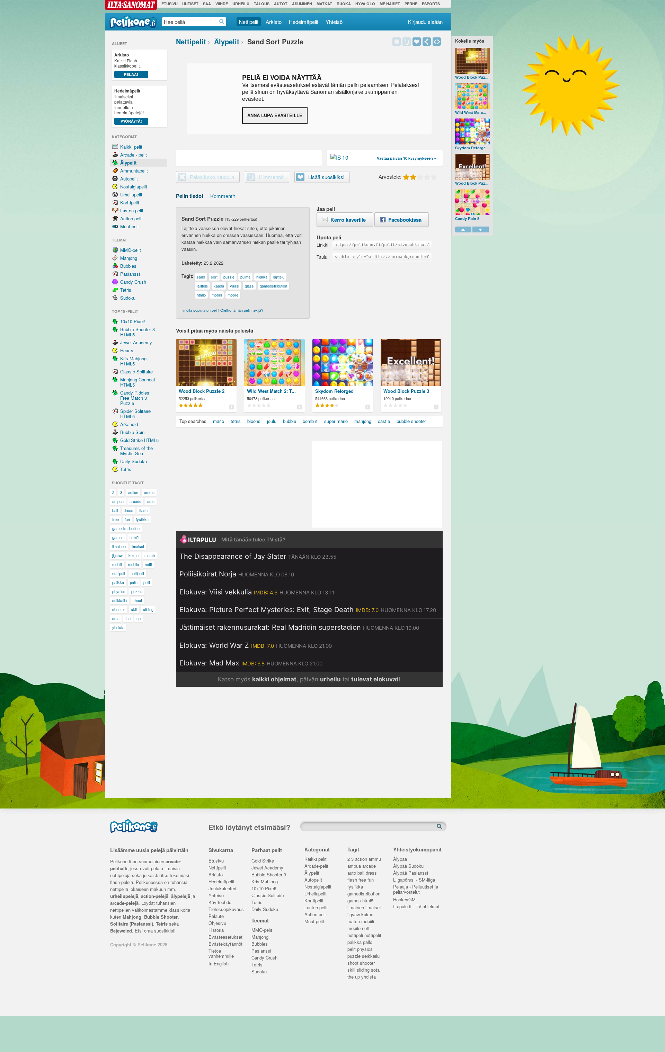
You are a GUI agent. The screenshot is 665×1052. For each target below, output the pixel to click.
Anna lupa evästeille (274, 115)
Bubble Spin (132, 432)
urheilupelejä (124, 896)
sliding (148, 609)
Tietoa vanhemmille (221, 951)
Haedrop (221, 21)
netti (148, 564)
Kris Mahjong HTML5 (133, 361)
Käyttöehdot (221, 902)
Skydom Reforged (334, 391)
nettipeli (118, 573)
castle (384, 421)
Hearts (126, 350)
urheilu (330, 679)
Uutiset (190, 3)
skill (134, 609)
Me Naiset (390, 3)
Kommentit (222, 196)
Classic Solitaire (136, 371)
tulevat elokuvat (375, 679)
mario (218, 421)
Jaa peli (427, 41)
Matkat (324, 3)
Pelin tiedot (189, 196)
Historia (216, 930)
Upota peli (437, 41)
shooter (118, 609)
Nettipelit (248, 21)
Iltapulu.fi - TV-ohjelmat (416, 907)
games (118, 537)
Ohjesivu (217, 923)
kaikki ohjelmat (274, 679)
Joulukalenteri (222, 889)
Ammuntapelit (134, 170)
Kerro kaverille (348, 219)
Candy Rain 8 (467, 218)
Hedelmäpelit (303, 21)
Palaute (216, 916)
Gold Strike (262, 861)
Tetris (125, 289)
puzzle (136, 591)
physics (118, 591)
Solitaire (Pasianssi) (131, 923)
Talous (261, 3)
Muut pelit (130, 226)
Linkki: (323, 244)
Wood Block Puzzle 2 (201, 391)
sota (115, 618)
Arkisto (274, 21)
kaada (219, 286)
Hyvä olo (365, 3)
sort (214, 277)
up (138, 618)
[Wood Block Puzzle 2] (472, 61)
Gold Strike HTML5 (139, 440)
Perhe (411, 3)
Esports (431, 3)
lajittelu (278, 277)
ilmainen (119, 546)
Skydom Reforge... (472, 147)
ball (115, 510)
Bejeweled (121, 930)
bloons (253, 421)
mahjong (362, 421)
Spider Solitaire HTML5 (135, 413)
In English (219, 964)
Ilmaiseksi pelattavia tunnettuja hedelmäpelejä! (129, 106)
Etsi (440, 826)
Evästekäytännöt (225, 944)
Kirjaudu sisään (425, 21)
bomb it (310, 421)
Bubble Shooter (161, 916)
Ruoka (344, 3)
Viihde (221, 3)
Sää (207, 3)
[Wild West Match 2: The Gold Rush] (472, 96)
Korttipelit (129, 202)
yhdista (118, 627)
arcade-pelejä (124, 903)
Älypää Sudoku (408, 866)
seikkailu (119, 600)
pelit (146, 582)
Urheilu (240, 3)
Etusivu (169, 3)
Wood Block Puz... (471, 77)
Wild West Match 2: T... (271, 391)
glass (249, 286)
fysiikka (142, 519)
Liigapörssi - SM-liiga (414, 880)
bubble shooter (411, 421)
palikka (118, 582)
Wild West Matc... (470, 112)
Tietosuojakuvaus (225, 909)
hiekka (261, 277)
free (115, 519)
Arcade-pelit (316, 866)
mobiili (117, 564)
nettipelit (137, 573)
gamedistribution (126, 528)
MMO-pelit (130, 250)
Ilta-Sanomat (131, 5)
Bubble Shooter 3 (268, 875)
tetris (236, 421)
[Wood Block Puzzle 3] (472, 167)
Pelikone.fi (133, 21)
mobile (133, 564)
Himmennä (406, 41)
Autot (280, 3)
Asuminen (302, 3)
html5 (134, 537)
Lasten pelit (131, 210)
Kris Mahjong (264, 882)
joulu (271, 421)
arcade (135, 501)
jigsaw (117, 555)
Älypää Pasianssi (410, 873)
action (133, 492)
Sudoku (127, 297)
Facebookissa (405, 219)
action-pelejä (154, 896)
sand (201, 277)
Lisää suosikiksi (417, 41)
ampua (118, 501)
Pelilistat (231, 406)
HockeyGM (404, 900)
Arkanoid (129, 424)
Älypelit (128, 162)
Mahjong (128, 258)
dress (128, 510)
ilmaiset (138, 546)
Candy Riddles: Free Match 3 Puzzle (135, 397)
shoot (137, 600)
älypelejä (180, 896)
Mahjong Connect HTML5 (137, 382)
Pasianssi (130, 274)
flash (143, 510)
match (149, 555)
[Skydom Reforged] (472, 131)
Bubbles (128, 266)
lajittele (202, 286)
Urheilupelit (131, 194)
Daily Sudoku (133, 461)
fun (127, 519)
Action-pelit (131, 218)
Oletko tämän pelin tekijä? (241, 310)
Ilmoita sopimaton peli (199, 310)
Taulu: (323, 257)
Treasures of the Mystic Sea (136, 451)
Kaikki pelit (131, 146)
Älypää (400, 859)
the (128, 618)
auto (150, 501)
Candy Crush (133, 282)
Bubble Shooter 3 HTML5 (137, 332)
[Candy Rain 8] (472, 202)
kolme (133, 555)
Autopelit (129, 178)
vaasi (234, 286)
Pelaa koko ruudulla (212, 176)
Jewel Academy (136, 342)
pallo (134, 582)
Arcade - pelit (133, 154)
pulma (245, 277)
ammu (149, 492)
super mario (336, 421)
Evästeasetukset (225, 937)
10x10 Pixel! (132, 321)
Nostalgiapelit (133, 186)
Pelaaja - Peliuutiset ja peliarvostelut (415, 887)
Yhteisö (334, 21)
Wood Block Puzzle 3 (406, 391)
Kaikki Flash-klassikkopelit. (127, 64)
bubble (289, 421)
